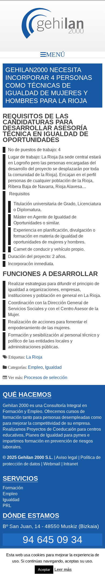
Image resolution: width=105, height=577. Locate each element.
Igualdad (53, 367)
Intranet (71, 464)
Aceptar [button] (44, 570)
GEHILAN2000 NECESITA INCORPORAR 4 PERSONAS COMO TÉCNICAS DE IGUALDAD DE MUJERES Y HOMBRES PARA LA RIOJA (48, 85)
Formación (13, 488)
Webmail (51, 464)
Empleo (35, 367)
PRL (7, 505)
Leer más (63, 569)
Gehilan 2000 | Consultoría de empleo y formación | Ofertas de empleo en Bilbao (52, 23)
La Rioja (34, 357)
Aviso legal (66, 457)
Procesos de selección (45, 377)
